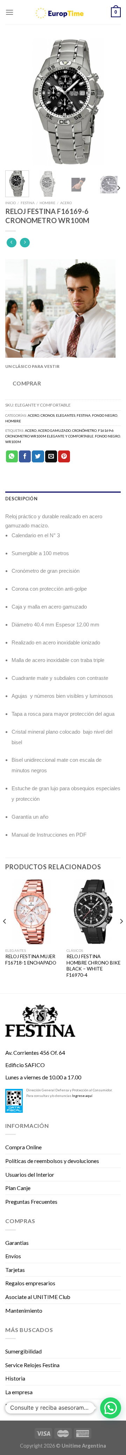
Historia (15, 1378)
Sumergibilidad (23, 1351)
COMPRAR (27, 383)
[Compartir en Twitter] (38, 456)
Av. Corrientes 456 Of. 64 (35, 1052)
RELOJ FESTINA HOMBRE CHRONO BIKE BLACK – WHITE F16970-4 (93, 966)
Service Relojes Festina (32, 1365)
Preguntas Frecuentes (31, 1201)
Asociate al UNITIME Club (37, 1296)
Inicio (10, 203)
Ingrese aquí (82, 1095)
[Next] (109, 102)
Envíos (13, 1256)
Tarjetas (15, 1269)
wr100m (13, 442)
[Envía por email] (51, 456)
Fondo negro (104, 415)
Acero (66, 203)
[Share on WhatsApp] (12, 456)
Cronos (48, 415)
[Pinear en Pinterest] (64, 456)
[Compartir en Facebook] (25, 456)
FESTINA (28, 203)
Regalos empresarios (30, 1283)
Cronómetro (84, 430)
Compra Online (23, 1147)
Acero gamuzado (54, 430)
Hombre (47, 203)
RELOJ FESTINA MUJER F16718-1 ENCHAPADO (30, 960)
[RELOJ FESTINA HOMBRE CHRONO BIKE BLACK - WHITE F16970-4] (93, 911)
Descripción (21, 498)
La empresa (19, 1392)
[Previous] (16, 102)
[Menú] (9, 12)
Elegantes (65, 415)
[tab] (63, 499)
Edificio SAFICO (25, 1064)
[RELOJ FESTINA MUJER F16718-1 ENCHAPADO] (32, 911)
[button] (110, 1407)
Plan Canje (17, 1187)
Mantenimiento (23, 1310)
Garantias (17, 1242)
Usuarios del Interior (29, 1174)
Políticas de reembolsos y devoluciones (52, 1160)
